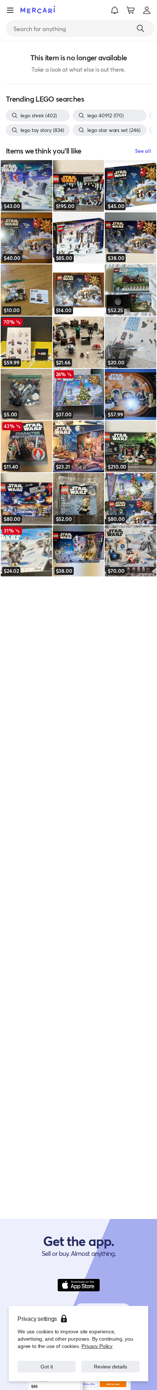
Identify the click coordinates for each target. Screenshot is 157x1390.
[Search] (140, 28)
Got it (46, 1366)
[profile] (146, 10)
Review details (110, 1366)
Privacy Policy (96, 1345)
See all (143, 150)
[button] (114, 10)
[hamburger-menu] (10, 10)
